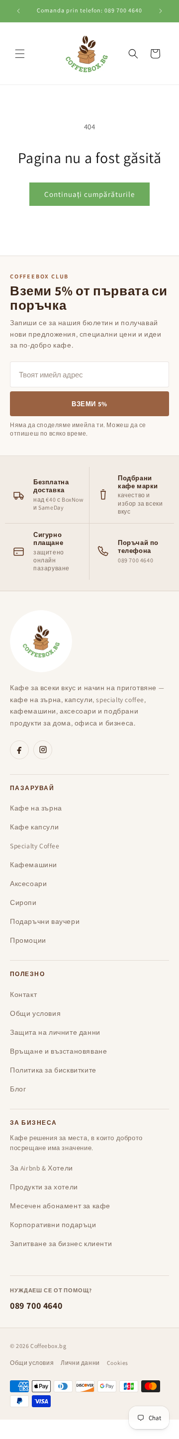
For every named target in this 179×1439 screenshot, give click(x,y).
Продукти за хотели (44, 1186)
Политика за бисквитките (53, 1070)
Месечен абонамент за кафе (60, 1205)
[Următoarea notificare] (161, 11)
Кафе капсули (34, 826)
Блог (18, 1088)
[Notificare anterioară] (18, 11)
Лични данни (80, 1362)
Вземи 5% (89, 404)
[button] (20, 54)
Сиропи (23, 902)
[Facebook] (19, 749)
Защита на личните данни (55, 1032)
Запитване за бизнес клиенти (61, 1243)
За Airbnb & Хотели (41, 1168)
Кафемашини (33, 864)
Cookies (117, 1362)
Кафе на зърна (36, 808)
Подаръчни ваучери (45, 921)
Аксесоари (28, 883)
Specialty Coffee (35, 845)
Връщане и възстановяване (58, 1051)
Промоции (28, 940)
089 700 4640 (36, 1305)
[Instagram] (42, 749)
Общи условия (35, 1013)
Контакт (23, 994)
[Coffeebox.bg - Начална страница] (41, 641)
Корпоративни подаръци (53, 1224)
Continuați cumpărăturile (89, 194)
